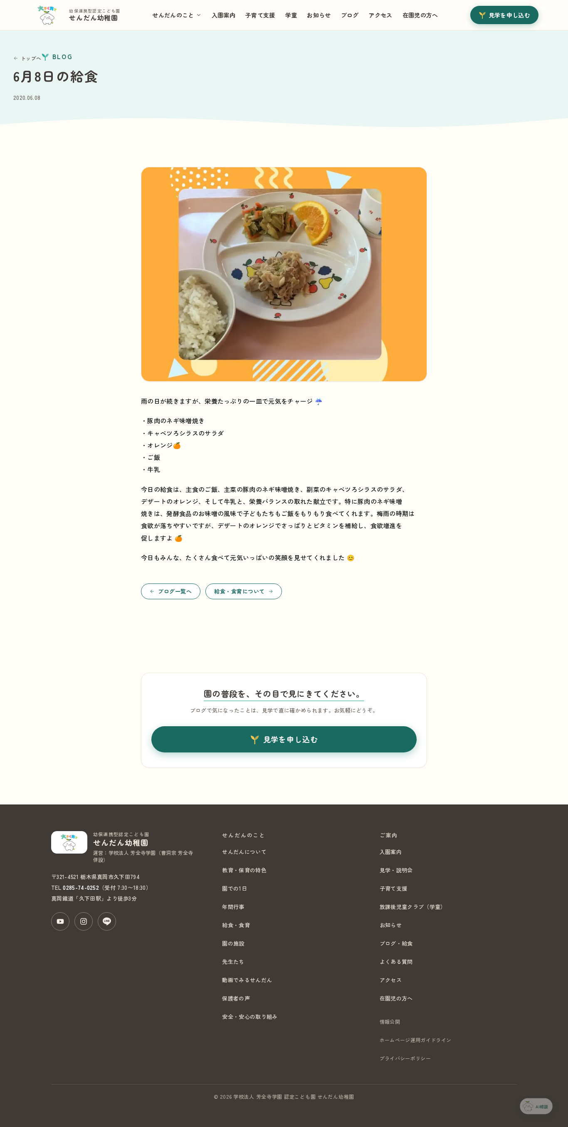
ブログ (350, 15)
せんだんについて (244, 852)
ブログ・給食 (396, 943)
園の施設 (233, 943)
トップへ (31, 58)
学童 (291, 15)
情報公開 (390, 1021)
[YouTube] (60, 921)
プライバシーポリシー (405, 1058)
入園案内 (223, 15)
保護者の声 (236, 998)
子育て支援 (260, 15)
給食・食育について (239, 591)
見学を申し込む (509, 15)
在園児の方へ (420, 15)
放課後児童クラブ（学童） (413, 907)
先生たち (233, 962)
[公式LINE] (107, 921)
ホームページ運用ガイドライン (415, 1039)
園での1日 (234, 888)
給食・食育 (236, 925)
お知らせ (319, 15)
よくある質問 (396, 962)
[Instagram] (83, 921)
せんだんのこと (173, 15)
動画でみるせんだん (247, 980)
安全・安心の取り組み (249, 1016)
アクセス (380, 15)
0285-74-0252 (81, 887)
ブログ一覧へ (175, 591)
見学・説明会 (396, 870)
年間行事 (233, 907)
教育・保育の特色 (244, 870)
